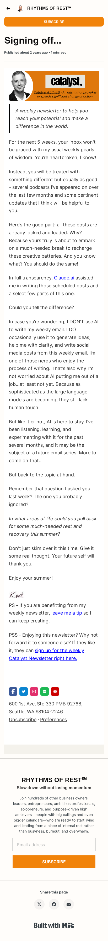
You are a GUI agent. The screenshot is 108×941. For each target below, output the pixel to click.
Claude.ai (64, 277)
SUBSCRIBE (54, 21)
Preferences (53, 719)
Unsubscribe (22, 719)
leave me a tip (66, 613)
